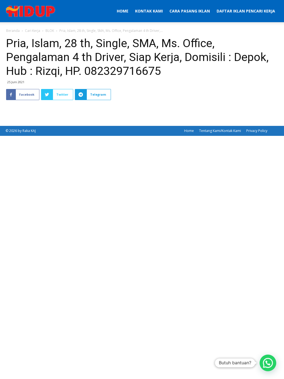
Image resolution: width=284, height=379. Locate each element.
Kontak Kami (149, 11)
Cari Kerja (32, 30)
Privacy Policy (256, 130)
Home (122, 11)
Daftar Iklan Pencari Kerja (246, 11)
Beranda (13, 30)
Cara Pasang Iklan (189, 11)
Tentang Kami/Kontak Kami (220, 130)
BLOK (49, 30)
